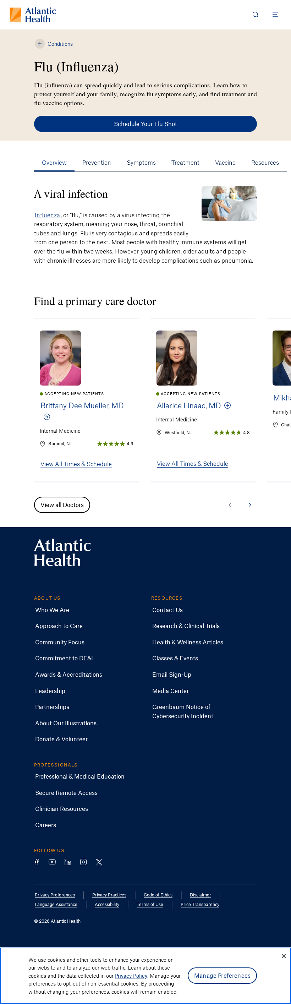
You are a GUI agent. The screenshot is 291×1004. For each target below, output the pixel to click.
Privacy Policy (131, 975)
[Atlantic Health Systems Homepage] (33, 15)
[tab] (54, 162)
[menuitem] (52, 610)
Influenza (47, 214)
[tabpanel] (145, 225)
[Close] (284, 956)
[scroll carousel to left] (230, 505)
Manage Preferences (222, 975)
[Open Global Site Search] (255, 14)
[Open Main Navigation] (275, 14)
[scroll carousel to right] (250, 505)
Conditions (60, 43)
